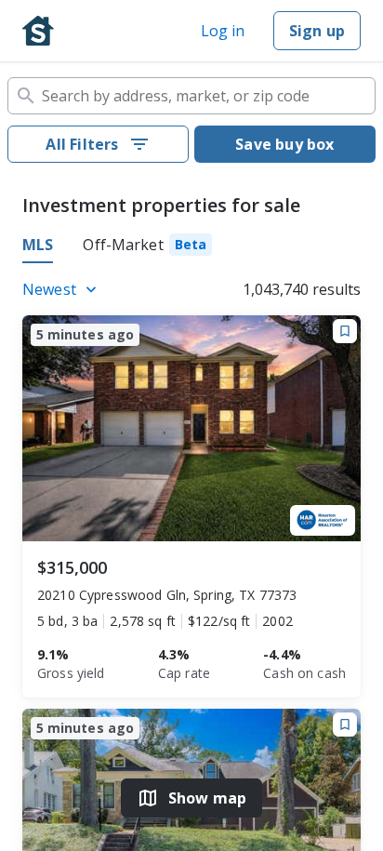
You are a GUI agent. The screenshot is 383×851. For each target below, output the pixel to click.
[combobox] (191, 95)
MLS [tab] (37, 244)
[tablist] (191, 247)
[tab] (147, 247)
